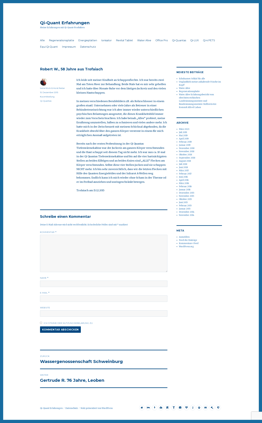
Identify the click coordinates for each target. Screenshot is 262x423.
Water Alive (144, 40)
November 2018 (186, 151)
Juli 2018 (183, 164)
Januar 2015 (184, 208)
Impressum (69, 46)
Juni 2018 (183, 167)
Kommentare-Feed (188, 243)
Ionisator (106, 40)
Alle (42, 40)
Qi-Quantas (179, 40)
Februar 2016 (185, 186)
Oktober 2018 (185, 154)
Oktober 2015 (185, 199)
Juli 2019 (183, 132)
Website (45, 307)
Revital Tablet (124, 40)
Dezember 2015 (186, 193)
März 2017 (184, 170)
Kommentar (48, 232)
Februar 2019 (185, 142)
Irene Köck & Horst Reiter (52, 88)
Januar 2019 (184, 145)
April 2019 (184, 138)
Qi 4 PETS (209, 40)
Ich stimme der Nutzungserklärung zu (68, 323)
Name (44, 278)
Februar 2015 (185, 205)
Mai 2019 (183, 135)
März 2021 (184, 129)
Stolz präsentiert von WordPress (97, 408)
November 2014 (186, 215)
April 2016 (184, 180)
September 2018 (187, 158)
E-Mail (45, 293)
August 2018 (185, 161)
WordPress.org (186, 246)
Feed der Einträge (188, 240)
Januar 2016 (184, 189)
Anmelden (184, 237)
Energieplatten (87, 40)
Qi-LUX (194, 40)
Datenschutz (88, 46)
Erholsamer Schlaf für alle (192, 78)
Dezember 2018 (186, 148)
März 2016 (184, 183)
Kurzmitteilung (47, 96)
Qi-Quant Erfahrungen (65, 22)
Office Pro (161, 40)
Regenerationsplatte (61, 40)
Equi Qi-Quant (49, 46)
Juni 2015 (183, 202)
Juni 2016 (183, 177)
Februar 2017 (185, 173)
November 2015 (186, 196)
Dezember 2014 (186, 212)
